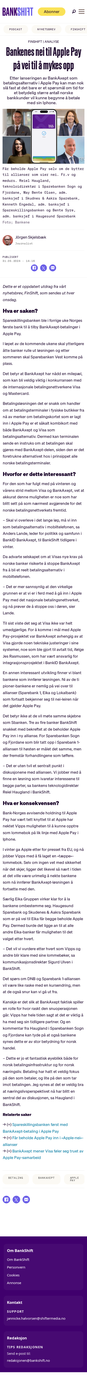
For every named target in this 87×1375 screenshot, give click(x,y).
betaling (15, 1177)
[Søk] (74, 11)
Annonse (14, 1282)
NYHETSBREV (46, 29)
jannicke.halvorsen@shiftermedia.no (36, 1318)
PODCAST (15, 29)
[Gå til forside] (18, 11)
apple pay (74, 1179)
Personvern (16, 1267)
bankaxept (46, 1177)
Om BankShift (18, 1259)
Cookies (13, 1275)
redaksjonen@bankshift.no (28, 1360)
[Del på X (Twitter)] (43, 267)
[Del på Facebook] (34, 267)
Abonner (51, 11)
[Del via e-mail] (52, 267)
